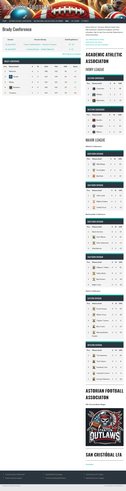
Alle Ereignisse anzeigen (71, 54)
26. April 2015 (10, 44)
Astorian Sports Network (15, 474)
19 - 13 (71, 44)
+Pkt (46, 66)
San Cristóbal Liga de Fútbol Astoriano (48, 21)
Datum (10, 39)
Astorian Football (28, 7)
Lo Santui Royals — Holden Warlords (40, 49)
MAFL (67, 21)
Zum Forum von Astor (94, 42)
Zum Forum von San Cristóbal (97, 45)
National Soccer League (95, 478)
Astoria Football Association (20, 21)
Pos (5, 66)
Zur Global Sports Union (95, 39)
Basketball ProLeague (54, 474)
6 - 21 (71, 49)
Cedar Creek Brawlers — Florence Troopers (40, 44)
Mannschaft (14, 66)
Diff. (65, 66)
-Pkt (56, 66)
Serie (75, 66)
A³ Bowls (85, 21)
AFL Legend (75, 21)
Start (4, 21)
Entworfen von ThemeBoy (114, 486)
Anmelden (90, 464)
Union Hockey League (13, 478)
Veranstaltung (40, 39)
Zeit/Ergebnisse (71, 39)
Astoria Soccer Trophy (94, 474)
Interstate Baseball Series (56, 478)
